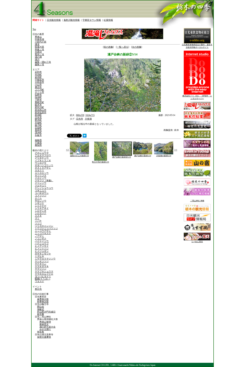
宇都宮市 (39, 79)
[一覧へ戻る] (122, 47)
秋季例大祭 (43, 301)
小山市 (38, 84)
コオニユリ (40, 190)
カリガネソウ (42, 173)
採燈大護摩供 (44, 337)
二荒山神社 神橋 (197, 201)
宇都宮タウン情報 (91, 20)
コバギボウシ (42, 193)
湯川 (37, 59)
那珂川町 (39, 107)
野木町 (38, 120)
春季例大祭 (43, 299)
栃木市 (38, 105)
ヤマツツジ (40, 268)
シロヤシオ (40, 211)
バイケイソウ (42, 241)
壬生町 (38, 127)
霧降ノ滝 (39, 64)
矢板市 (38, 135)
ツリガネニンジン (44, 226)
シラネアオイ (42, 208)
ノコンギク (40, 238)
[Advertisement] (93, 193)
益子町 (38, 125)
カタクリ (39, 170)
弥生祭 (40, 332)
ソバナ (38, 221)
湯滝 (37, 44)
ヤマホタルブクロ (44, 274)
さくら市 (39, 92)
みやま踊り (45, 329)
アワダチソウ (42, 157)
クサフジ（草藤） (44, 180)
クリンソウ (40, 183)
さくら (38, 198)
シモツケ (39, 203)
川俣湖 (88, 118)
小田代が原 (40, 42)
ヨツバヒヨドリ (43, 276)
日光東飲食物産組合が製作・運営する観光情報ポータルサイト (197, 46)
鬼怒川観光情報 (72, 20)
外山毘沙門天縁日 (46, 311)
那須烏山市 (40, 110)
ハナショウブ (42, 243)
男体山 (38, 37)
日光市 (38, 117)
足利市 (38, 72)
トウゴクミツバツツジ (46, 228)
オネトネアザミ (43, 168)
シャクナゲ (40, 205)
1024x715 (90, 115)
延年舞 (40, 314)
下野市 (38, 100)
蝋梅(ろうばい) (42, 279)
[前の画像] (108, 47)
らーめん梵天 (197, 242)
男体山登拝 (45, 322)
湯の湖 (38, 57)
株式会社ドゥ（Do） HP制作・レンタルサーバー (197, 97)
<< (67, 149)
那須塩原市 (40, 112)
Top (34, 29)
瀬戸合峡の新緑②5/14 (121, 157)
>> (175, 149)
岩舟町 (38, 77)
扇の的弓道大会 (47, 327)
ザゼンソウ (40, 200)
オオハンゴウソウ (44, 165)
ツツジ (38, 223)
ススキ (38, 216)
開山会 (40, 306)
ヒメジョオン (42, 251)
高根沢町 (39, 102)
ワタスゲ (39, 281)
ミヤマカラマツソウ (45, 258)
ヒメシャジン (42, 248)
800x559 (80, 115)
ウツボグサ (40, 163)
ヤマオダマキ (42, 266)
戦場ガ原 (39, 46)
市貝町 (38, 74)
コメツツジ (40, 195)
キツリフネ (40, 175)
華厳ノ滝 (39, 49)
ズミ (37, 218)
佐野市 (38, 94)
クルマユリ (40, 185)
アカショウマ (42, 152)
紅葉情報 (108, 20)
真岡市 (38, 130)
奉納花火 (44, 324)
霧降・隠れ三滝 (43, 62)
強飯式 (40, 309)
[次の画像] (136, 47)
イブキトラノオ (43, 160)
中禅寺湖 (39, 39)
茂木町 (38, 132)
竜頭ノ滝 (39, 54)
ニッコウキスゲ (43, 233)
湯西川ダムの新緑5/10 (79, 156)
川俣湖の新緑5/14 (163, 156)
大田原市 (39, 82)
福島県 (38, 140)
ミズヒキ (39, 256)
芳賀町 (38, 122)
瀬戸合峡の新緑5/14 (142, 156)
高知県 (38, 145)
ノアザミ (39, 236)
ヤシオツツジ (42, 261)
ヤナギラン (40, 263)
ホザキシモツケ (43, 253)
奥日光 (38, 289)
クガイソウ (40, 178)
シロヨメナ (40, 213)
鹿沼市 (38, 87)
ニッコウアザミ (43, 231)
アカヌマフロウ (43, 155)
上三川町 (39, 89)
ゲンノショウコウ (44, 188)
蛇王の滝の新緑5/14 (100, 162)
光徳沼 (38, 52)
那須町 (38, 115)
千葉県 (38, 142)
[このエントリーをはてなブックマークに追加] (85, 136)
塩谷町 (38, 97)
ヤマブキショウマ (44, 271)
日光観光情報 (54, 20)
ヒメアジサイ (42, 246)
